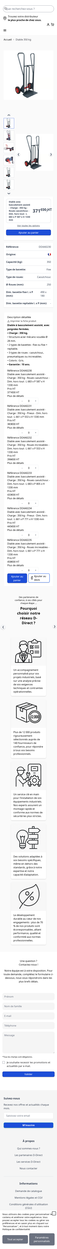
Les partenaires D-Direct (29, 1155)
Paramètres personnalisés (42, 1239)
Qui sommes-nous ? (28, 1148)
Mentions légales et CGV (29, 1197)
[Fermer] (54, 1213)
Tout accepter (15, 1239)
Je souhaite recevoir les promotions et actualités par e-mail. (28, 1064)
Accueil (8, 39)
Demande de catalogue (28, 1191)
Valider (28, 1074)
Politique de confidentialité (16, 1229)
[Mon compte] (48, 24)
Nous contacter (28, 1168)
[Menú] (5, 30)
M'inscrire (28, 1125)
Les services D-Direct (28, 1161)
